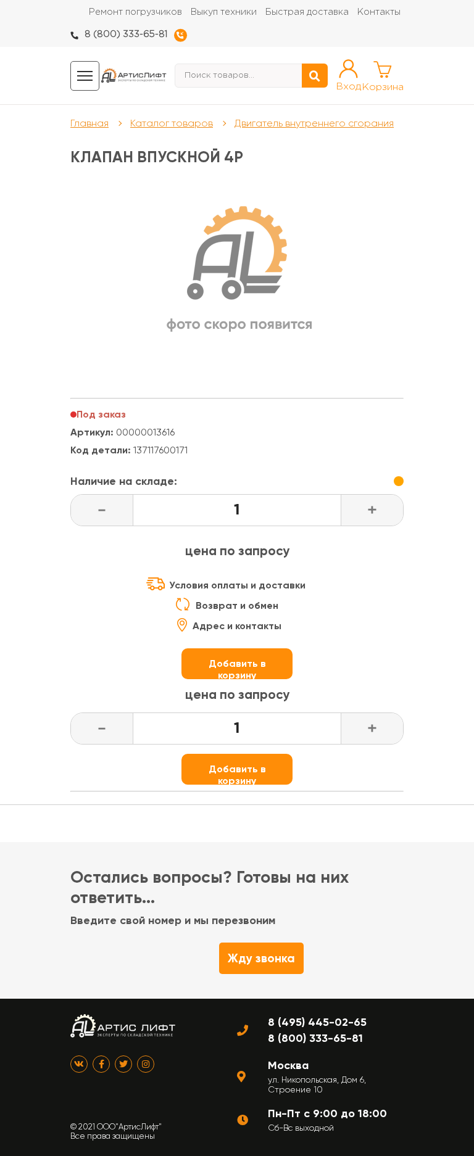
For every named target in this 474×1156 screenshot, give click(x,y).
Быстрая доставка (307, 12)
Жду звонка (261, 958)
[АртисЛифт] (134, 75)
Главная (89, 123)
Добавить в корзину (237, 668)
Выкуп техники (224, 12)
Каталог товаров (171, 123)
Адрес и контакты (237, 626)
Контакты (379, 12)
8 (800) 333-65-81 (126, 34)
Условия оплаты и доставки (237, 585)
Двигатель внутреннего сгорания (314, 123)
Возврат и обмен (237, 605)
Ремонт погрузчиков (135, 12)
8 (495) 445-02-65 (317, 1022)
